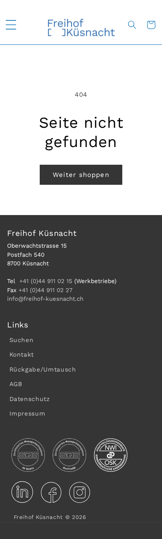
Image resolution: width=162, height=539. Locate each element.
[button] (10, 24)
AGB (15, 384)
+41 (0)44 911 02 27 (45, 290)
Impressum (27, 413)
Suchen (21, 340)
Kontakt (21, 354)
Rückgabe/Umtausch (42, 369)
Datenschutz (29, 399)
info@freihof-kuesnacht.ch (45, 298)
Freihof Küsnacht (38, 517)
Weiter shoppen (81, 174)
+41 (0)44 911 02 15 (45, 281)
